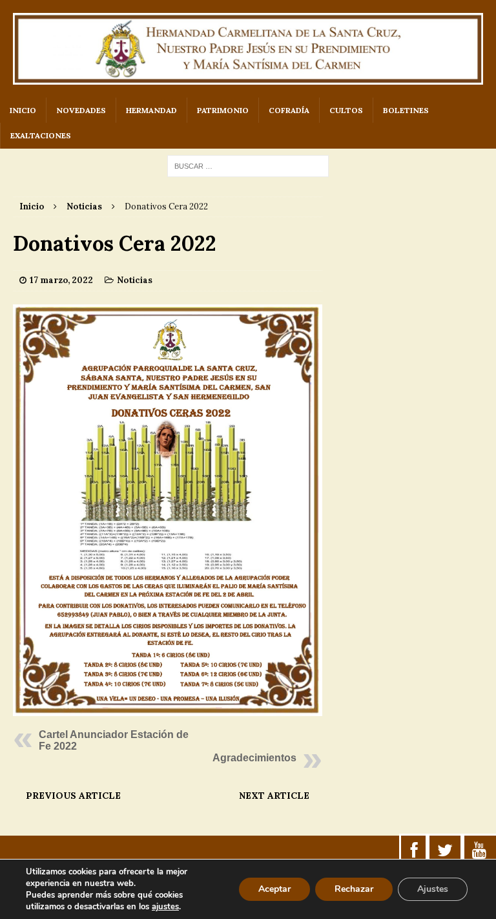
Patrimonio (223, 110)
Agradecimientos (254, 757)
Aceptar (274, 889)
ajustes (165, 907)
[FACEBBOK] (414, 850)
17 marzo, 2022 (61, 280)
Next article (274, 795)
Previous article (73, 795)
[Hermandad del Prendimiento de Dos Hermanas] (248, 49)
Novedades (81, 110)
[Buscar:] (248, 165)
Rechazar (354, 889)
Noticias (134, 280)
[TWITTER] (445, 850)
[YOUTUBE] (479, 850)
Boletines (406, 110)
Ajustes (432, 889)
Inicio (23, 110)
